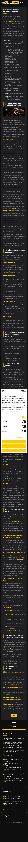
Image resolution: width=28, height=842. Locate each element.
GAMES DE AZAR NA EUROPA (15, 47)
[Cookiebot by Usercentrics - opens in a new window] (20, 391)
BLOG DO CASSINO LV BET (6, 3)
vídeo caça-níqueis (8, 648)
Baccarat (17, 796)
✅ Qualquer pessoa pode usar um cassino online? (15, 94)
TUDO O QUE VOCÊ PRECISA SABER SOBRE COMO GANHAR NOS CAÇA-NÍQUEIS (12, 769)
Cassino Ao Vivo (19, 801)
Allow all (14, 441)
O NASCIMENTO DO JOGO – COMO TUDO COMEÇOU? (13, 44)
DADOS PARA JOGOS (11, 58)
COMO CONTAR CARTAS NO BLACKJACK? (14, 747)
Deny (14, 450)
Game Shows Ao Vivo (8, 804)
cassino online (15, 521)
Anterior (14, 722)
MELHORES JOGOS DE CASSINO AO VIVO (14, 86)
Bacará (12, 210)
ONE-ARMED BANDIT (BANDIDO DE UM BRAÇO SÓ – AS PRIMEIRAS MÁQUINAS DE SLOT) (16, 52)
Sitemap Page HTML (6, 816)
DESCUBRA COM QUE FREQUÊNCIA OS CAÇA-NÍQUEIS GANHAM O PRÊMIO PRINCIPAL (13, 780)
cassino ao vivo (7, 607)
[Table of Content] (22, 41)
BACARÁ (9, 73)
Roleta (14, 208)
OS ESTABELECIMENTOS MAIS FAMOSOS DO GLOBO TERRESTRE (12, 65)
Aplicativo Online (19, 559)
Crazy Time (9, 610)
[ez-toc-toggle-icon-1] (21, 41)
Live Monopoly (10, 614)
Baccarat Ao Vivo (9, 798)
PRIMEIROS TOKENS (11, 59)
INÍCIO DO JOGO (10, 46)
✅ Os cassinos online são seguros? (15, 96)
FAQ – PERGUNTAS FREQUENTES (12, 92)
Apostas (5, 13)
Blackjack (5, 210)
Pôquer (20, 208)
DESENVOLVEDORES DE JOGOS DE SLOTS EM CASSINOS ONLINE (14, 80)
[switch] (24, 421)
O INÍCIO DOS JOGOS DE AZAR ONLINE (13, 78)
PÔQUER (9, 76)
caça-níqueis (12, 21)
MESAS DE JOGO (10, 62)
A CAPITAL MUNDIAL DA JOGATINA (13, 67)
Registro (15, 2)
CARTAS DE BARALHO (12, 61)
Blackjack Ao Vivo (9, 801)
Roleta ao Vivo (19, 807)
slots (6, 809)
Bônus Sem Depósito (8, 704)
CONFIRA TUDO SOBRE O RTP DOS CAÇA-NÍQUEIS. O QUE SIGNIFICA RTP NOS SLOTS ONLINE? (14, 774)
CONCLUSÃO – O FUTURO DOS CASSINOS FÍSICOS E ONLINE (12, 89)
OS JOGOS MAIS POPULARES (11, 70)
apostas (10, 476)
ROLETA (9, 75)
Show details (20, 437)
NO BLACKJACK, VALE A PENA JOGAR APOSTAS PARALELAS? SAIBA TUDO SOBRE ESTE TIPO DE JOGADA (13, 743)
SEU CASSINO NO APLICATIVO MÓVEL (13, 83)
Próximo (14, 726)
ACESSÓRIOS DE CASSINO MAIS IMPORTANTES (12, 55)
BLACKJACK (9, 72)
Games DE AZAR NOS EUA (14, 49)
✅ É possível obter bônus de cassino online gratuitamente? (14, 98)
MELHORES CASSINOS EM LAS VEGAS (15, 69)
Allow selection (14, 446)
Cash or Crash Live (11, 626)
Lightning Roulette (11, 630)
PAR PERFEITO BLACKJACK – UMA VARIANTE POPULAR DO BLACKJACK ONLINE (13, 759)
